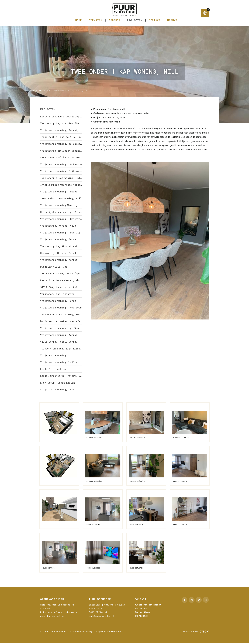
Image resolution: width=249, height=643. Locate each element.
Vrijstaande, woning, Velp (58, 225)
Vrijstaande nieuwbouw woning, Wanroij (61, 150)
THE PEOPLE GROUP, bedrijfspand (61, 273)
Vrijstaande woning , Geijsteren (61, 218)
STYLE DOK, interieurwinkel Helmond (61, 287)
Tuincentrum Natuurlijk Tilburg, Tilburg (61, 348)
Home (78, 20)
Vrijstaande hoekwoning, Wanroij (61, 328)
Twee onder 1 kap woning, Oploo (61, 177)
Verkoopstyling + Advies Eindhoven (61, 123)
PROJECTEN (134, 20)
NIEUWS (172, 20)
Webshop (114, 20)
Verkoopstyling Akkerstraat (58, 246)
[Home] (124, 10)
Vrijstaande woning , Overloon (61, 307)
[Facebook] (184, 600)
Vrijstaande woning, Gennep (58, 239)
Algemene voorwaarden (108, 631)
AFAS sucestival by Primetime (60, 157)
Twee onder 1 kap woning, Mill (61, 198)
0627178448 (141, 616)
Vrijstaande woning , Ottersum (61, 164)
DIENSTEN (95, 20)
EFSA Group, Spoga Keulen (57, 382)
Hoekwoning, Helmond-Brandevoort (61, 253)
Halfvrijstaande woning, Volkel (61, 212)
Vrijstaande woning (53, 355)
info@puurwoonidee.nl (101, 616)
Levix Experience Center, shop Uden (61, 280)
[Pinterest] (199, 600)
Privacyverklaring (81, 631)
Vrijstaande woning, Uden (57, 389)
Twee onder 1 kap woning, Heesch (61, 314)
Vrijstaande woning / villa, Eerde (61, 362)
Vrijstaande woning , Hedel (58, 191)
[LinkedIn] (206, 600)
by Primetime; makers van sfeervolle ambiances (61, 321)
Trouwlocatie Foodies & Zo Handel (61, 136)
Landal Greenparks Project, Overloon (61, 375)
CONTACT (155, 20)
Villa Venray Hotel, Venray (58, 341)
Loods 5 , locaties (53, 369)
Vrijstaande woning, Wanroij (59, 130)
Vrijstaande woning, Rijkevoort (61, 171)
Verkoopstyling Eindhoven (57, 293)
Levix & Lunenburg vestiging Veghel (61, 116)
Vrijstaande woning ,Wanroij (59, 334)
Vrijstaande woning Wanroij (58, 205)
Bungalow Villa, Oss (53, 266)
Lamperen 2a (96, 608)
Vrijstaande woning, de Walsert (61, 143)
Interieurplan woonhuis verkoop (61, 184)
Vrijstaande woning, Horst (58, 300)
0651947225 (141, 608)
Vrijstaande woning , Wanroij (60, 232)
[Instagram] (192, 600)
